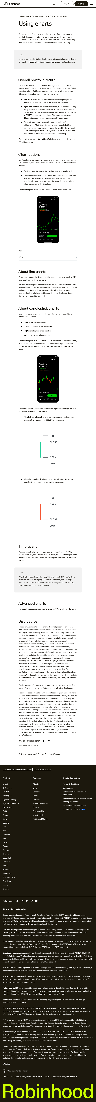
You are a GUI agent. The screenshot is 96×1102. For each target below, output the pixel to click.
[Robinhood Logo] (12, 3)
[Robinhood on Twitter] (17, 902)
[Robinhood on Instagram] (22, 901)
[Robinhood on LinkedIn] (27, 901)
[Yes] (43, 741)
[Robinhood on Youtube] (36, 901)
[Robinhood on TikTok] (31, 901)
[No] (49, 741)
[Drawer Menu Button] (91, 4)
